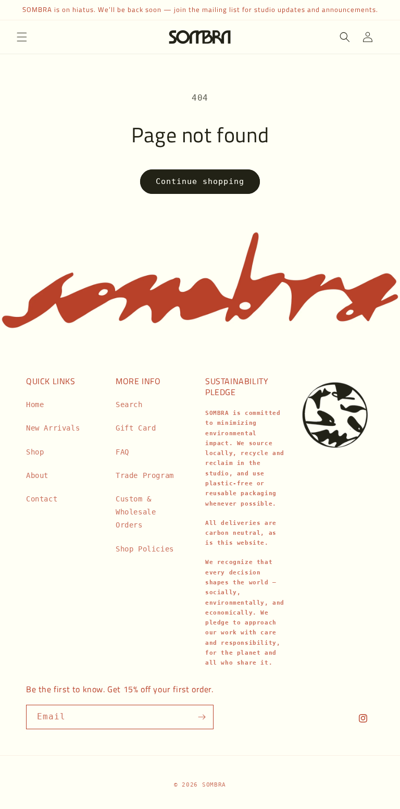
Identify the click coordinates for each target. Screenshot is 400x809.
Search (129, 404)
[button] (21, 37)
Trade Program (145, 475)
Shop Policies (145, 549)
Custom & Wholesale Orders (136, 512)
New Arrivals (53, 428)
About (37, 475)
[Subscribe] (201, 717)
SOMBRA (214, 784)
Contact (41, 499)
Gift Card (136, 428)
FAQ (122, 452)
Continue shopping (200, 181)
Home (35, 404)
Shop (35, 452)
